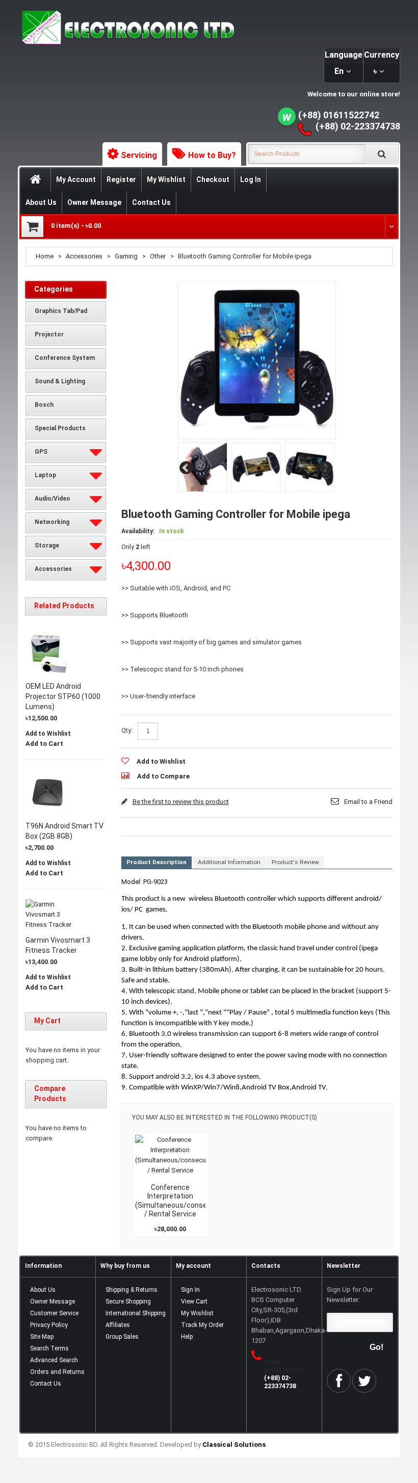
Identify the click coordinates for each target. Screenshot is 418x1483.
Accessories (84, 256)
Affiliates (118, 1325)
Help (187, 1336)
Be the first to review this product (181, 801)
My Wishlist (166, 179)
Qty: (127, 730)
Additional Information (229, 862)
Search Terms (49, 1348)
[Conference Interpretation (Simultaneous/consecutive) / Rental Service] (170, 1155)
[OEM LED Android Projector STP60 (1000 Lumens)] (48, 653)
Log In (250, 179)
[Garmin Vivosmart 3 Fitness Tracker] (48, 914)
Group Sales (122, 1336)
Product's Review (295, 862)
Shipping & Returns (132, 1289)
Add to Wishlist (161, 761)
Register (121, 179)
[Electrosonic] (126, 28)
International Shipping (136, 1313)
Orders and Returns (57, 1371)
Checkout (212, 179)
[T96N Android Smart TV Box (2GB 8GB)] (48, 793)
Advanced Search (54, 1360)
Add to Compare (163, 776)
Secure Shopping (128, 1301)
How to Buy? (212, 155)
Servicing (139, 155)
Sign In (190, 1289)
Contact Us (151, 202)
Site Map (42, 1336)
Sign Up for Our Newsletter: (350, 1295)
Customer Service (54, 1313)
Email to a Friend (368, 801)
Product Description (156, 862)
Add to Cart (44, 743)
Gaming (126, 256)
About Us (41, 202)
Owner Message (94, 202)
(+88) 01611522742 (338, 115)
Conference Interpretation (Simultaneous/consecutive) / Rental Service (182, 1200)
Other (158, 256)
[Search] (381, 154)
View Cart (194, 1301)
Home (45, 256)
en (339, 71)
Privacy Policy (49, 1325)
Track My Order (202, 1325)
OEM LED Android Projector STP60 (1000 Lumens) (62, 696)
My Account (76, 179)
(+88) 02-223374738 (358, 126)
